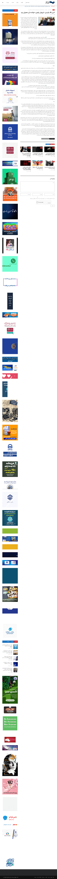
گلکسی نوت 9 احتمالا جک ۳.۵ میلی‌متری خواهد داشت (38, 154)
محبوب (12, 641)
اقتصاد (22, 2)
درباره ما (7, 2)
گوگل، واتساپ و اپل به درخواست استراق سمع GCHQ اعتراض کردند (27, 168)
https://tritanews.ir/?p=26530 (45, 138)
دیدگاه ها (8, 641)
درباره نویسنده (48, 144)
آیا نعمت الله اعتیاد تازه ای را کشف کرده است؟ (50, 167)
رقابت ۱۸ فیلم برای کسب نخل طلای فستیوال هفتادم (50, 154)
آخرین (16, 641)
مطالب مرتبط (52, 144)
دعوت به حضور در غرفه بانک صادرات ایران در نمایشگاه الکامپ (7, 663)
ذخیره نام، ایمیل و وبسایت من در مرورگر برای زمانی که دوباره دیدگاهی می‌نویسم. (42, 198)
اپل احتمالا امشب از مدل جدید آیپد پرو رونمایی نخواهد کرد (26, 155)
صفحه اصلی (27, 2)
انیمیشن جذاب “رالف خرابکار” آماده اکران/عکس (37, 168)
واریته (17, 2)
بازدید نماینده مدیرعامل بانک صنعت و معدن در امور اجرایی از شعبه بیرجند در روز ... (7, 651)
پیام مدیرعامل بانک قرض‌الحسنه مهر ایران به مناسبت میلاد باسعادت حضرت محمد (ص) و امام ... (7, 670)
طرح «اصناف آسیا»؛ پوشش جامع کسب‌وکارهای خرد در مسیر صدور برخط (7, 657)
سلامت (13, 2)
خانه (53, 877)
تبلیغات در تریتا (39, 877)
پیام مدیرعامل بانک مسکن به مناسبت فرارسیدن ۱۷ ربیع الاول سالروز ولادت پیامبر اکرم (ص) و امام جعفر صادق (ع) (33, 6)
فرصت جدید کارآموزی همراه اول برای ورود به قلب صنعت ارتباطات (7, 646)
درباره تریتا (43, 877)
